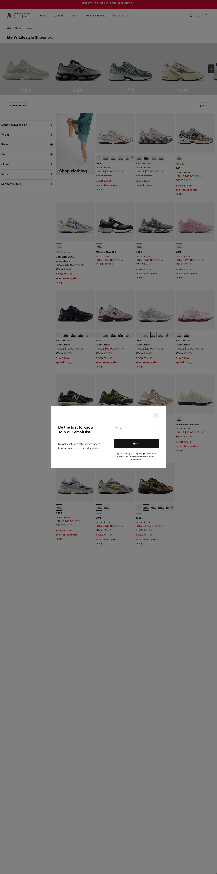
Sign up (136, 443)
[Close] (156, 415)
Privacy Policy (137, 456)
